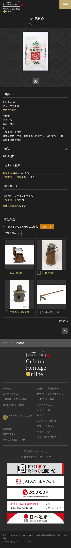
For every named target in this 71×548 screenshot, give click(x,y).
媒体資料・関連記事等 (48, 388)
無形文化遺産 (9, 434)
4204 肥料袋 (9, 173)
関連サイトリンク (45, 426)
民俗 (5, 110)
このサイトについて (46, 421)
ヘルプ (40, 415)
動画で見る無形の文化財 (14, 439)
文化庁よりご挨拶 (45, 399)
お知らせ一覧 (43, 410)
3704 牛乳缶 (50, 273)
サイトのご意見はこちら (49, 437)
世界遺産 (7, 429)
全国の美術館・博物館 (13, 405)
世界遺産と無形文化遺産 (14, 399)
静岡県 (12, 110)
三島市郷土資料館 (12, 177)
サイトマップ (43, 431)
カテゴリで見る (10, 394)
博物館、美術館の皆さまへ (50, 394)
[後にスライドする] (63, 321)
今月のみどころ (44, 405)
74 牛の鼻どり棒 (50, 312)
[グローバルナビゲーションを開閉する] (65, 4)
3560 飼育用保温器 (19, 312)
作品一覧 (7, 388)
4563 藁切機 (16, 273)
